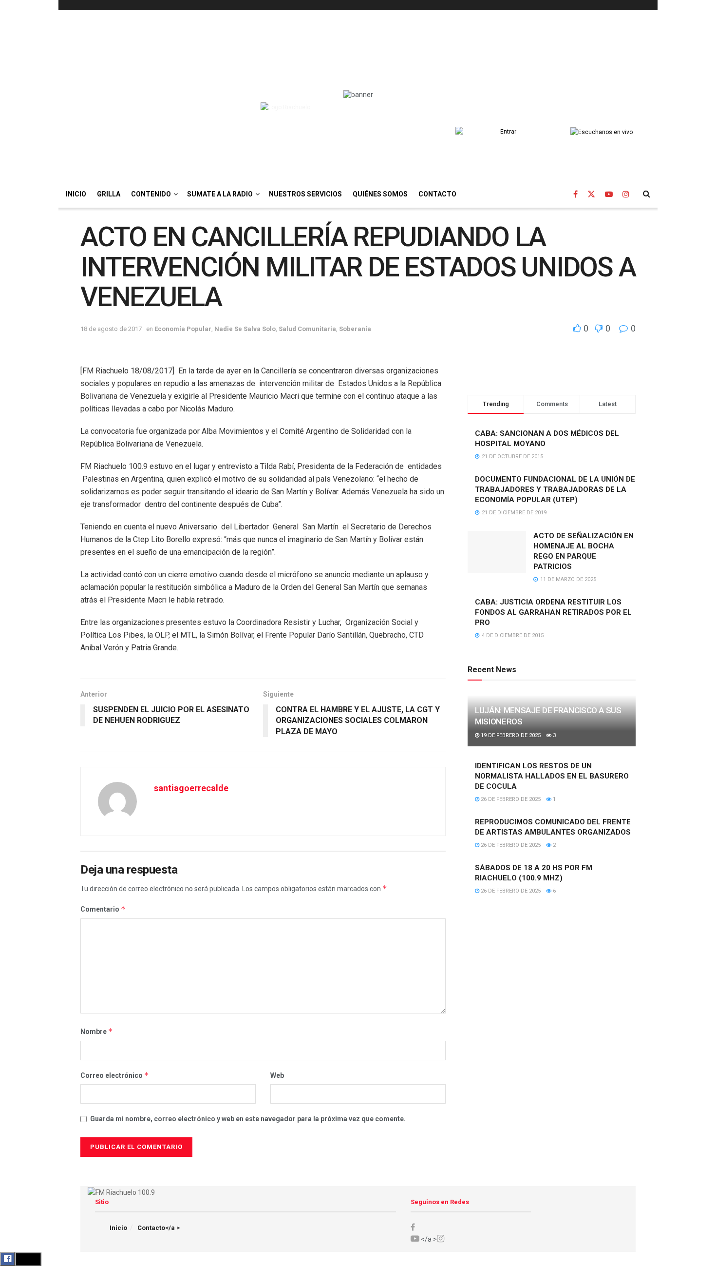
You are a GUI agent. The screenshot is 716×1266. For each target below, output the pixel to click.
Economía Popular (182, 328)
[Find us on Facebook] (575, 194)
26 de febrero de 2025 (510, 799)
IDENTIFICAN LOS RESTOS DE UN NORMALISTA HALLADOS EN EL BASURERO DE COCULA (552, 776)
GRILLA (108, 194)
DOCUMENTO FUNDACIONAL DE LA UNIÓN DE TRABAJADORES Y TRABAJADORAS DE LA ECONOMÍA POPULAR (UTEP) (555, 489)
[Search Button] (646, 194)
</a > (428, 1239)
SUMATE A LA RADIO (220, 194)
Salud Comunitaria (307, 328)
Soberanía (355, 328)
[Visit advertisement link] (552, 370)
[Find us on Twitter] (591, 194)
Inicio (118, 1227)
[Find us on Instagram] (625, 194)
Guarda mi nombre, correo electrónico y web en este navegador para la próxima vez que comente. (248, 1119)
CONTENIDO (151, 194)
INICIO (76, 194)
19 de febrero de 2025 (510, 735)
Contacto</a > (158, 1227)
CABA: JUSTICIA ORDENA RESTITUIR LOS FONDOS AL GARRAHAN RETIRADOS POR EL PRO (553, 612)
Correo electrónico (114, 1075)
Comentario (103, 909)
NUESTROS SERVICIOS (305, 194)
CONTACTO (437, 194)
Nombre (96, 1031)
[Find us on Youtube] (609, 194)
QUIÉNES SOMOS (380, 194)
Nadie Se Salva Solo (245, 328)
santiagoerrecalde (191, 788)
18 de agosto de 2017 (111, 328)
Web (277, 1075)
